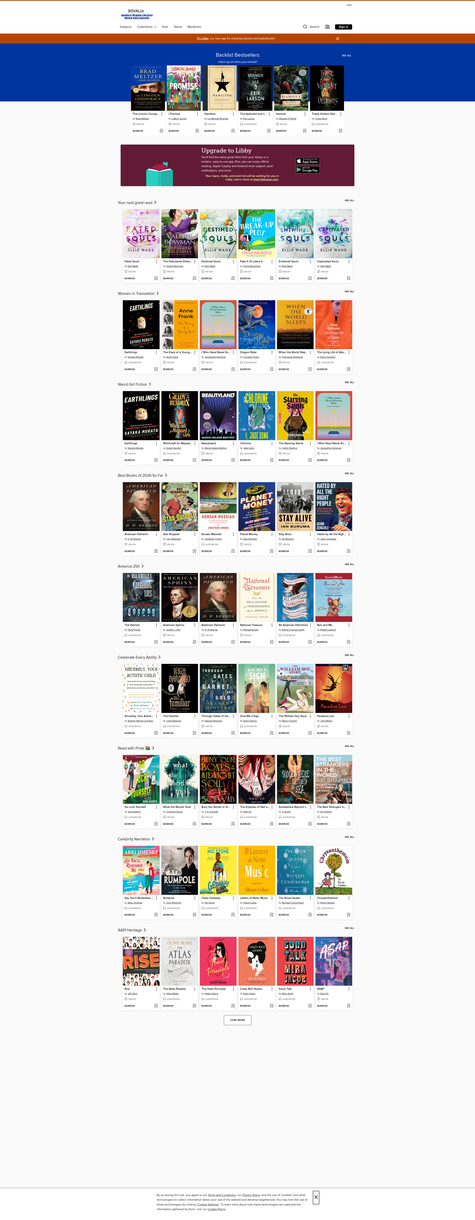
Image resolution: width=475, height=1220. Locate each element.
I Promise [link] (174, 114)
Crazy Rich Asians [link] (251, 989)
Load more (237, 1020)
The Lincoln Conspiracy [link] (146, 114)
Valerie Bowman (174, 266)
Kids (165, 27)
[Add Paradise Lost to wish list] (348, 733)
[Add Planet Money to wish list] (271, 551)
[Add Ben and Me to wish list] (348, 642)
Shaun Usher (250, 902)
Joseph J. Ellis (173, 629)
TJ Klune (286, 811)
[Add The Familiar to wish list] (194, 733)
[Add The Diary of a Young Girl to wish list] (194, 369)
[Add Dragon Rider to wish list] (271, 369)
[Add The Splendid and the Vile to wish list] (268, 131)
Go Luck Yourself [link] (135, 807)
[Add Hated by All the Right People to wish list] (348, 551)
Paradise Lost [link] (325, 716)
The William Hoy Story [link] (293, 716)
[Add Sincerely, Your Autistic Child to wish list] (156, 733)
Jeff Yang (132, 993)
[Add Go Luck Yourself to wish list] (156, 824)
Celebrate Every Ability (138, 657)
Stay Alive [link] (285, 534)
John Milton (326, 720)
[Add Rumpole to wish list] (194, 915)
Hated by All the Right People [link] (332, 534)
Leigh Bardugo (173, 720)
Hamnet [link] (281, 114)
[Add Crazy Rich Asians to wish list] (271, 1006)
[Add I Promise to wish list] (197, 131)
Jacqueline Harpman (215, 357)
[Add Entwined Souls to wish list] (310, 278)
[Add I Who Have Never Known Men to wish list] (233, 369)
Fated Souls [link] (132, 261)
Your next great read (135, 202)
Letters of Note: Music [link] (254, 898)
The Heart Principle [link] (214, 989)
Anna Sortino (250, 720)
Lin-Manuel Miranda (217, 118)
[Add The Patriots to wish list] (156, 642)
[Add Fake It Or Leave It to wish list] (271, 278)
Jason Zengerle (328, 539)
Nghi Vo (247, 811)
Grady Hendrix (173, 448)
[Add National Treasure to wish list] (271, 642)
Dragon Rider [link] (248, 352)
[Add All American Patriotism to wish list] (310, 642)
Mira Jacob (287, 993)
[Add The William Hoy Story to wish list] (310, 733)
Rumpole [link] (168, 898)
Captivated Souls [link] (328, 261)
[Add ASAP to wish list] (348, 1006)
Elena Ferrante (327, 357)
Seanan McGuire (213, 720)
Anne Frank (172, 357)
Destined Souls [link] (211, 261)
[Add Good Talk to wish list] (310, 1006)
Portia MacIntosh (252, 266)
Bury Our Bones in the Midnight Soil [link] (216, 807)
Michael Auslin (250, 629)
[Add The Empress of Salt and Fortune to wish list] (271, 824)
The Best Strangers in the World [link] (332, 807)
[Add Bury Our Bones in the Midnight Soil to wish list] (233, 824)
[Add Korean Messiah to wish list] (233, 551)
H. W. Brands (134, 539)
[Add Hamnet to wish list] (304, 131)
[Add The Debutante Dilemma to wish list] (194, 278)
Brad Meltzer (142, 118)
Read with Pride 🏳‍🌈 (134, 748)
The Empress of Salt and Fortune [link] (255, 807)
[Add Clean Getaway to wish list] (233, 915)
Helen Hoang (211, 993)
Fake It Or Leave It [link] (251, 261)
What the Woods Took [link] (177, 807)
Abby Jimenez (135, 902)
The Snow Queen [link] (289, 898)
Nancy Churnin (289, 720)
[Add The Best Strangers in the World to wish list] (348, 824)
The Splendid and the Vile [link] (253, 114)
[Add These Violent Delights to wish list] (340, 131)
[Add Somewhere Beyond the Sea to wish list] (310, 824)
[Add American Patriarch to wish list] (156, 551)
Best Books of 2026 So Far (141, 475)
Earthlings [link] (131, 352)
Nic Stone (210, 902)
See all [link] (346, 55)
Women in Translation (137, 293)
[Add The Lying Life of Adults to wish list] (348, 369)
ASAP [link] (320, 989)
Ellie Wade (133, 266)
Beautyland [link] (209, 443)
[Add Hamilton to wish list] (233, 131)
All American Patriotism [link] (293, 625)
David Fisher (134, 629)
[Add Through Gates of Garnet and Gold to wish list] (233, 733)
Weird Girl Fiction (133, 384)
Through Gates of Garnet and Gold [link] (216, 716)
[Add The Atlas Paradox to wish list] (194, 1006)
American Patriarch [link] (136, 534)
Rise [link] (127, 989)
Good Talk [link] (285, 989)
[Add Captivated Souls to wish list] (348, 278)
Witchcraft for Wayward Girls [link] (178, 443)
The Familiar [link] (170, 716)
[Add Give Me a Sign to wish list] (271, 733)
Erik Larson (249, 118)
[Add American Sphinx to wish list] (194, 642)
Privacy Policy (251, 1195)
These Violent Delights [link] (325, 114)
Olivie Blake (172, 993)
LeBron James (179, 118)
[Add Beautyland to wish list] (233, 460)
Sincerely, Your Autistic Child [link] (139, 716)
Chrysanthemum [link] (327, 898)
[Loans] (327, 27)
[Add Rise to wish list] (156, 1006)
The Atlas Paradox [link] (174, 989)
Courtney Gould (174, 811)
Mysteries (194, 27)
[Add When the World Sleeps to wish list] (310, 369)
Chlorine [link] (245, 443)
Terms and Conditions (222, 1195)
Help (349, 5)
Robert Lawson (328, 629)
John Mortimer (173, 902)
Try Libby (203, 39)
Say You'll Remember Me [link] (139, 898)
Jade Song (248, 448)
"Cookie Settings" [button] (208, 1204)
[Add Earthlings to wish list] (156, 369)
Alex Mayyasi (250, 539)
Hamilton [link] (210, 114)
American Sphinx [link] (173, 625)
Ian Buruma (288, 539)
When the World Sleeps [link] (293, 352)
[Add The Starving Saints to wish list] (310, 460)
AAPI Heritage (130, 930)
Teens (178, 27)
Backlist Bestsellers (237, 55)
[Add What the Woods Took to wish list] (194, 824)
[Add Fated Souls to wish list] (156, 278)
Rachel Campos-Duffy (293, 629)
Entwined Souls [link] (288, 261)
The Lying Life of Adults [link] (332, 352)
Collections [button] (145, 27)
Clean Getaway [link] (211, 898)
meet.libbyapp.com (265, 180)
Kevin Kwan (249, 993)
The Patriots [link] (132, 625)
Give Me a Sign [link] (249, 716)
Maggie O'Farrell (287, 118)
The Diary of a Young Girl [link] (178, 352)
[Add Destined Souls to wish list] (233, 278)
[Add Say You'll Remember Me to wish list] (156, 915)
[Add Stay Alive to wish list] (310, 551)
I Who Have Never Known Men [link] (216, 352)
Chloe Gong (321, 118)
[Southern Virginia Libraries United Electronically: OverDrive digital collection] (137, 13)
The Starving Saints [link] (291, 443)
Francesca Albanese (292, 357)
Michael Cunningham (293, 902)
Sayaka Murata (135, 357)
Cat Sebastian (173, 539)
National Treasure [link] (251, 625)
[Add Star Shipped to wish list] (194, 551)
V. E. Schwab (211, 811)
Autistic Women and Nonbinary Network (142, 720)
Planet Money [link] (249, 534)
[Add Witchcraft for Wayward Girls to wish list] (194, 460)
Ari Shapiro (326, 811)
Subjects (126, 27)
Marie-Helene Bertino (216, 448)
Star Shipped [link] (171, 534)
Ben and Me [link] (324, 625)
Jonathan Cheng (213, 539)
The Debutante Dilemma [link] (178, 261)
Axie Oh (324, 993)
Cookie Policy (216, 1209)
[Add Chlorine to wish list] (271, 460)
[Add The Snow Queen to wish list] (310, 915)
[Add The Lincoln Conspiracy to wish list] (161, 131)
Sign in (343, 27)
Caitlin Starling (289, 448)
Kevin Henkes (327, 902)
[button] (310, 27)
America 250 (129, 566)
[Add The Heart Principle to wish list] (233, 1006)
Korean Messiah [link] (212, 534)
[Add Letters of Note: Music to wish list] (271, 915)
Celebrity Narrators (134, 839)
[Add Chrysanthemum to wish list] (348, 915)
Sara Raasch (134, 811)
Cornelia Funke (251, 357)
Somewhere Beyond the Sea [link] (294, 807)
